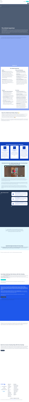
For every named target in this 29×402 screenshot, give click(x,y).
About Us (9, 384)
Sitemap (15, 399)
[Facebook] (11, 398)
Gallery (8, 390)
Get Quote (27, 1)
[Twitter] (13, 398)
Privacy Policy (12, 399)
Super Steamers (16, 365)
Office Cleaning (15, 391)
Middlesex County (10, 394)
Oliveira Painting (22, 365)
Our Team (9, 385)
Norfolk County (9, 396)
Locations (9, 392)
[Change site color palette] (28, 3)
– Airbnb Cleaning (15, 390)
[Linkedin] (17, 398)
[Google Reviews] (10, 398)
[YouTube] (15, 398)
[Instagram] (14, 398)
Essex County (9, 395)
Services (15, 384)
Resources (9, 391)
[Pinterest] (18, 398)
